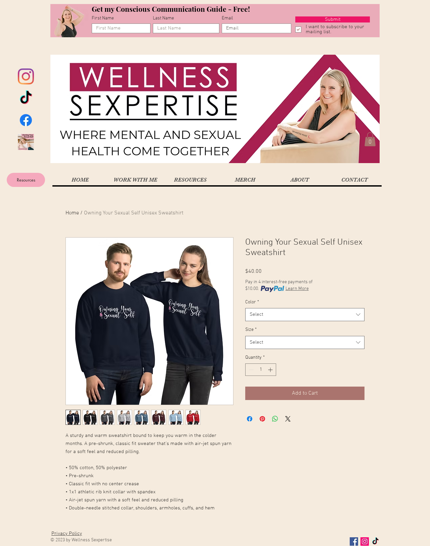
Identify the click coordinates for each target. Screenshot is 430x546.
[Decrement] (250, 370)
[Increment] (271, 370)
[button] (370, 139)
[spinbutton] (261, 370)
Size (251, 330)
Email (227, 18)
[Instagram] (26, 76)
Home (72, 213)
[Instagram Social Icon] (364, 541)
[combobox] (304, 314)
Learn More (297, 289)
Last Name (163, 18)
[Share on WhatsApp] (275, 419)
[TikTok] (26, 98)
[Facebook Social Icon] (354, 541)
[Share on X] (288, 419)
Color (252, 302)
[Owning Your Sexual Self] (26, 142)
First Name (103, 18)
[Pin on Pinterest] (262, 419)
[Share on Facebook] (250, 419)
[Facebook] (26, 120)
